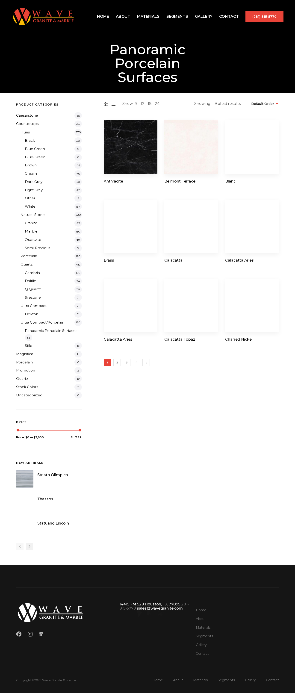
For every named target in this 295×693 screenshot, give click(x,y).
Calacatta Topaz (179, 339)
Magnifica (24, 354)
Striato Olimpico (52, 475)
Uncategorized (29, 395)
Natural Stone (33, 214)
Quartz (26, 264)
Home (103, 16)
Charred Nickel (239, 339)
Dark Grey (33, 182)
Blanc (230, 181)
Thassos (45, 499)
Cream (31, 173)
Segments (177, 16)
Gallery (203, 16)
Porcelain (29, 256)
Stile (28, 345)
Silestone (33, 297)
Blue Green (35, 149)
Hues (25, 132)
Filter (76, 437)
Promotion (25, 370)
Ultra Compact (34, 306)
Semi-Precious (37, 248)
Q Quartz (33, 289)
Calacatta (173, 260)
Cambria (32, 273)
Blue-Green (35, 157)
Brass (109, 260)
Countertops (27, 123)
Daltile (30, 281)
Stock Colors (27, 387)
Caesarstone (27, 115)
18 (150, 103)
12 (143, 103)
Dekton (31, 314)
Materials (148, 16)
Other (30, 198)
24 (157, 103)
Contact (229, 16)
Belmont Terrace (179, 181)
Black (30, 140)
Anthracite (113, 181)
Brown (31, 165)
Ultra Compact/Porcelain (42, 322)
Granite (31, 223)
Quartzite (33, 239)
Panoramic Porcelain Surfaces (51, 330)
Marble (31, 231)
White (30, 206)
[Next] (29, 546)
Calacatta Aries (239, 260)
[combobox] (263, 103)
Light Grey (34, 190)
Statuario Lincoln (53, 523)
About (123, 16)
